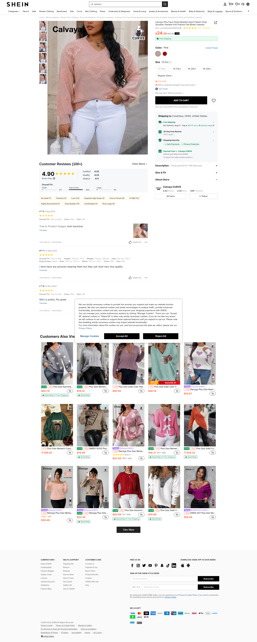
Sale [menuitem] (34, 11)
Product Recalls (91, 575)
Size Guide (67, 582)
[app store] (183, 567)
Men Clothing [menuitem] (91, 11)
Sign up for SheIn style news (144, 573)
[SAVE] (214, 100)
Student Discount (48, 582)
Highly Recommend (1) (50, 204)
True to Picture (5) (116, 198)
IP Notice (64, 633)
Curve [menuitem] (79, 11)
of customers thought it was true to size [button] (176, 85)
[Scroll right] (248, 11)
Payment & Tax (91, 567)
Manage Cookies (85, 625)
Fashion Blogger (47, 571)
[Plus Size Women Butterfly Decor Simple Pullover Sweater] (164, 425)
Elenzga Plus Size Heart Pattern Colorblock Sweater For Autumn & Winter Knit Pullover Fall (200, 389)
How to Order (68, 575)
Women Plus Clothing (69, 17)
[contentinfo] (174, 615)
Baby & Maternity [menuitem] (197, 11)
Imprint (87, 633)
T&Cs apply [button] (168, 134)
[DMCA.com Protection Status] (139, 623)
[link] (230, 4)
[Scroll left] (245, 11)
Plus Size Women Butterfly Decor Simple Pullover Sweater (164, 448)
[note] (48, 395)
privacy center (170, 597)
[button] (243, 4)
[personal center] (225, 4)
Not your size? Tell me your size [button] (168, 93)
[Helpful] (130, 242)
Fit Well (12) (134, 198)
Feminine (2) (61, 198)
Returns (66, 567)
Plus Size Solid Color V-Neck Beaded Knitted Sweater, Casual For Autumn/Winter (164, 387)
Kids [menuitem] (72, 11)
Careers (44, 578)
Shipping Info (68, 564)
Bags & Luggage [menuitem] (215, 11)
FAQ (87, 585)
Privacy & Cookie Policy (187, 595)
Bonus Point (90, 571)
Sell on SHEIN (69, 589)
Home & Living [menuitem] (139, 11)
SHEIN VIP (67, 585)
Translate (43, 230)
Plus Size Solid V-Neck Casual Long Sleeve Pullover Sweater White (164, 510)
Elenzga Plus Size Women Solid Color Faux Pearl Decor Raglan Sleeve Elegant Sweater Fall (57, 513)
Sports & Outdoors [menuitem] (233, 11)
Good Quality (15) (72, 204)
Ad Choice (97, 633)
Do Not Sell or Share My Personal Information (59, 629)
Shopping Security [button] (171, 140)
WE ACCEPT (135, 608)
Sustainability (46, 567)
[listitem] (57, 370)
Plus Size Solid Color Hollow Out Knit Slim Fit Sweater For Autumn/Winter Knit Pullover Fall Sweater (128, 387)
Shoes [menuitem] (102, 11)
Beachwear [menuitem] (62, 11)
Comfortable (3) (90, 204)
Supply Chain (46, 575)
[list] (154, 565)
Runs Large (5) (108, 204)
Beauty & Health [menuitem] (178, 11)
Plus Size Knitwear (88, 17)
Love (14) (75, 198)
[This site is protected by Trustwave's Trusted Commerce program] (132, 623)
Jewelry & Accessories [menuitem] (158, 11)
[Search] (165, 4)
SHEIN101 (45, 585)
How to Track (68, 578)
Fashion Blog (46, 589)
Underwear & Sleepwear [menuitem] (119, 11)
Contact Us (89, 564)
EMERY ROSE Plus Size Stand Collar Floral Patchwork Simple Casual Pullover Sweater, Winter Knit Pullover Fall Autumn (93, 448)
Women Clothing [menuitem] (46, 11)
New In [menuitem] (26, 11)
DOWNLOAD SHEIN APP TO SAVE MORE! (198, 560)
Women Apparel (52, 17)
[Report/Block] (146, 242)
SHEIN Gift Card (91, 582)
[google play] (188, 567)
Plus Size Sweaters (105, 17)
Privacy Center (47, 625)
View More (128, 529)
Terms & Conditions (88, 629)
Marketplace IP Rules (49, 633)
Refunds (66, 571)
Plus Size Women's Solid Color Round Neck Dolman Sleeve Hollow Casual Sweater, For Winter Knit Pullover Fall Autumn (93, 387)
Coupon (88, 578)
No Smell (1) (46, 198)
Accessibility (77, 633)
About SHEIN (46, 564)
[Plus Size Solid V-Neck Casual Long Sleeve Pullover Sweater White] (164, 487)
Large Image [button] (211, 48)
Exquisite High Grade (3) (94, 198)
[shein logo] (17, 4)
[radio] (158, 53)
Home (41, 17)
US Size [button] (165, 62)
